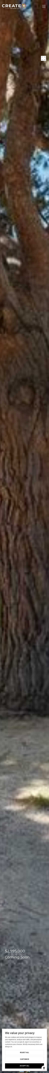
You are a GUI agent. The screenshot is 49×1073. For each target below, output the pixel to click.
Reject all (24, 1052)
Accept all (24, 1066)
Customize (24, 1059)
